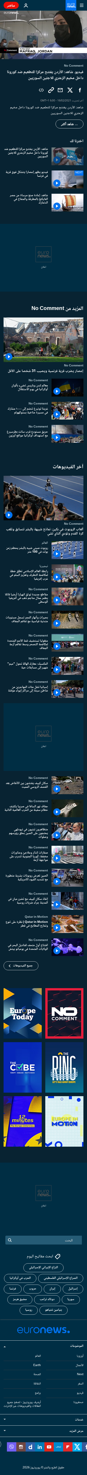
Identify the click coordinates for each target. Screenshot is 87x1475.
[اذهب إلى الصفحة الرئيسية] (71, 5)
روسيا (28, 1310)
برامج (38, 1393)
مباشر (11, 5)
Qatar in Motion (36, 917)
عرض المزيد (76, 1431)
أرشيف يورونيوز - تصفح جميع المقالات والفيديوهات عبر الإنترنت (22, 1404)
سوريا (70, 1299)
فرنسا (12, 1288)
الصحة (37, 1374)
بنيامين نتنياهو (53, 1310)
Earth (37, 1365)
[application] (43, 35)
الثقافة (37, 1383)
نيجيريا (43, 566)
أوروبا (80, 1356)
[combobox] (43, 1240)
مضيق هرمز (20, 1299)
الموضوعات (76, 1346)
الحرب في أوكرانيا (20, 1278)
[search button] (9, 1240)
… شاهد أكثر (69, 124)
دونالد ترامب (47, 1299)
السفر (80, 1383)
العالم (45, 543)
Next (80, 1374)
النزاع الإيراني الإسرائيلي (43, 1267)
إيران (52, 1288)
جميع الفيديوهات (23, 965)
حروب (32, 1288)
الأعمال (79, 1365)
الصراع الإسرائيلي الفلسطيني (61, 1278)
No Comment (73, 365)
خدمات (79, 1420)
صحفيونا (78, 1402)
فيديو (80, 1393)
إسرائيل (73, 1288)
